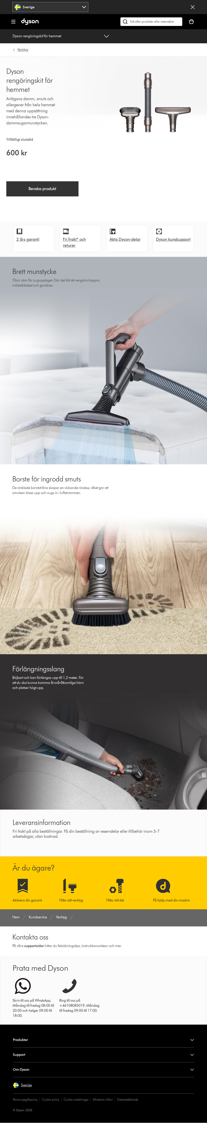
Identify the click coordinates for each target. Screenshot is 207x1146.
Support (19, 1055)
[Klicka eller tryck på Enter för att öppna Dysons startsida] (30, 24)
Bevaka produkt (42, 188)
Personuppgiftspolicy (25, 1099)
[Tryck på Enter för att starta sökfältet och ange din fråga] (151, 21)
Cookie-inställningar (76, 1099)
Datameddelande (127, 1099)
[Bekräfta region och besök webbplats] (193, 7)
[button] (22, 1085)
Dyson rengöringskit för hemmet (37, 36)
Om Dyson (21, 1069)
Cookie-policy (50, 1099)
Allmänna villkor (103, 1099)
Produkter (20, 1040)
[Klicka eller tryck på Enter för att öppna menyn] (13, 21)
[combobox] (50, 7)
